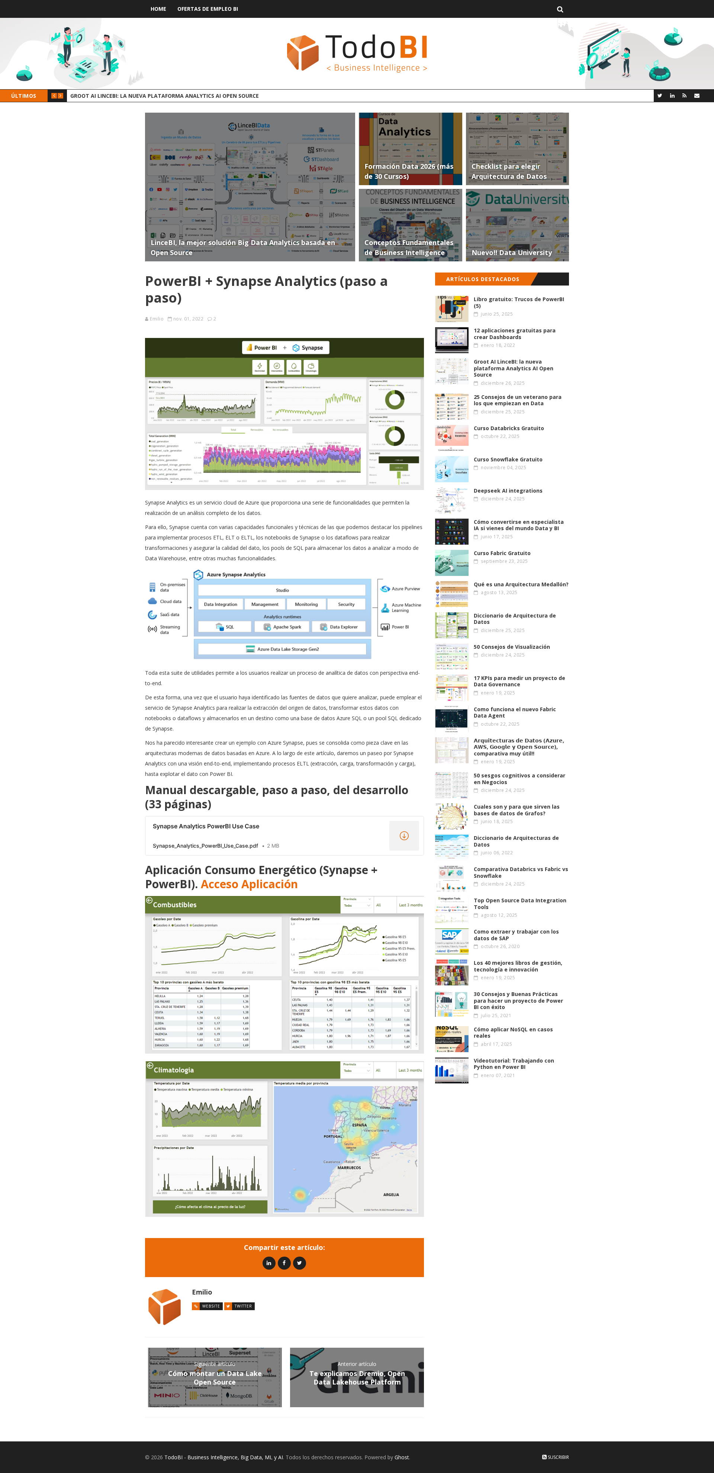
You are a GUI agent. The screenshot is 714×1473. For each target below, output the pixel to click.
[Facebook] (284, 1262)
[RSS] (684, 95)
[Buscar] (560, 9)
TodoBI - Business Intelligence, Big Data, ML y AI (223, 1457)
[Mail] (697, 95)
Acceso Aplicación (249, 884)
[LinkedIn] (672, 95)
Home (158, 8)
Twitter (243, 1306)
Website (211, 1306)
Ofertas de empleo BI (207, 8)
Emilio (157, 319)
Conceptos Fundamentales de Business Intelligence (146, 95)
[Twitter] (660, 95)
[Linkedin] (269, 1262)
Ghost (402, 1457)
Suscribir (558, 1457)
